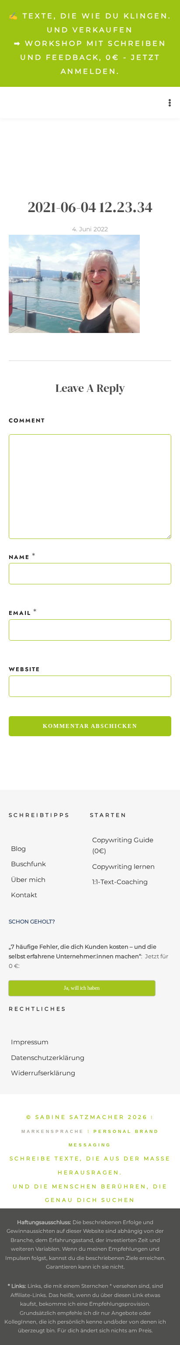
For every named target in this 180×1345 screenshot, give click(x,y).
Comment (27, 420)
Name (19, 557)
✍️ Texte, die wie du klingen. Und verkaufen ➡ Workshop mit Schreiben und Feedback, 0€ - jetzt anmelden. (90, 43)
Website (24, 669)
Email (20, 613)
